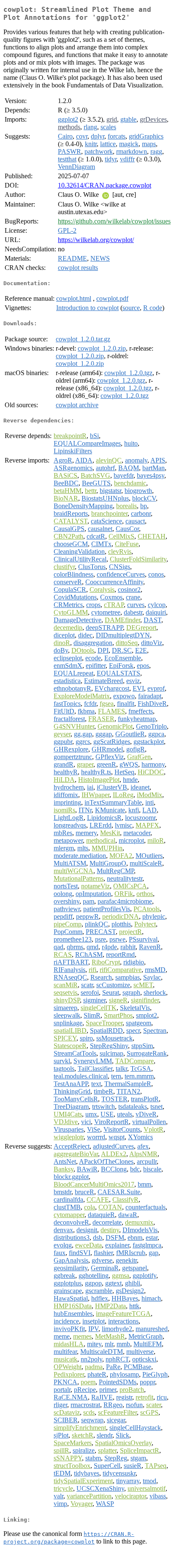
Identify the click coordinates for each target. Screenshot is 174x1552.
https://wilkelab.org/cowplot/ (96, 239)
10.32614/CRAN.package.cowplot (104, 185)
